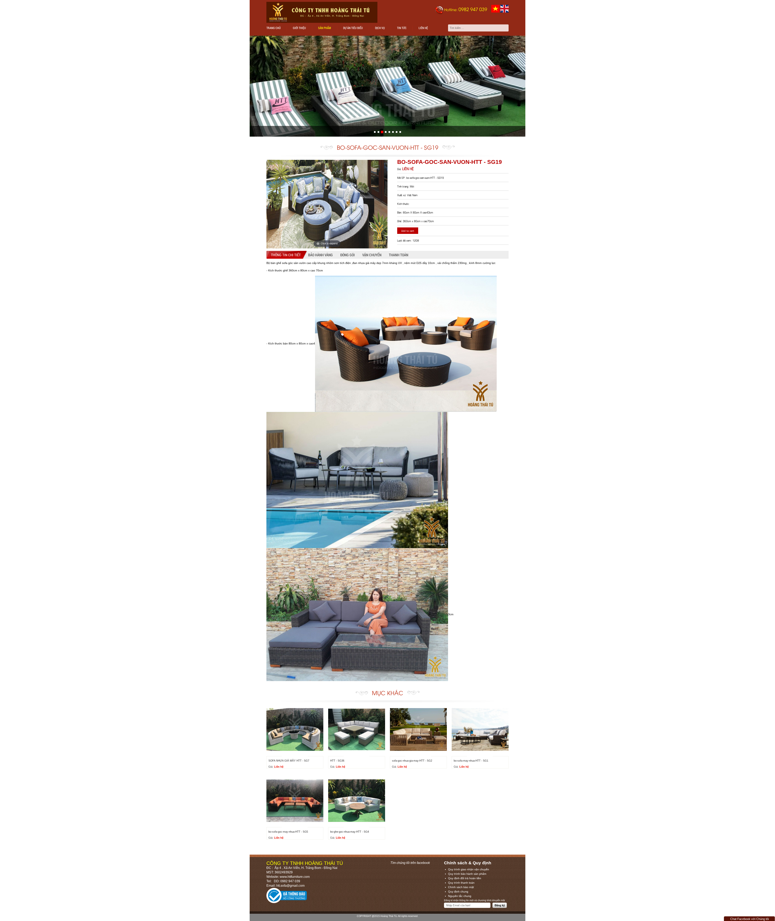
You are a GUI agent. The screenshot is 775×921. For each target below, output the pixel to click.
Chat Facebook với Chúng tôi (749, 919)
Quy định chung (458, 891)
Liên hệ (423, 28)
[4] (389, 132)
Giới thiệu (299, 28)
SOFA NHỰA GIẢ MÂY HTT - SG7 (288, 760)
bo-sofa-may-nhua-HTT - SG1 (471, 760)
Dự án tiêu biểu (353, 28)
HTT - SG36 (337, 760)
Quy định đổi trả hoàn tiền (464, 878)
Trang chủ (273, 28)
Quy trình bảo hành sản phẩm (467, 873)
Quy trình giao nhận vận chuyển (468, 869)
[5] (393, 132)
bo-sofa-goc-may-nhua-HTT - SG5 (288, 831)
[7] (400, 132)
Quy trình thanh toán (461, 882)
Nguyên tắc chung (459, 896)
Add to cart (407, 230)
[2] (382, 132)
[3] (385, 132)
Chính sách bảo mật (461, 887)
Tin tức (401, 28)
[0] (375, 132)
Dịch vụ (380, 28)
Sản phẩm (324, 28)
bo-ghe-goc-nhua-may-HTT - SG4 (349, 831)
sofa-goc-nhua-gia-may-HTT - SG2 (412, 760)
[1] (378, 132)
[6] (396, 132)
